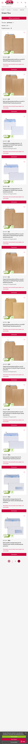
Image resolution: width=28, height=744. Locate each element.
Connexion (14, 69)
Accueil (3, 9)
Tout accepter (14, 736)
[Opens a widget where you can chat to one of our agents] (23, 741)
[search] (14, 6)
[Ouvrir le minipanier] (25, 2)
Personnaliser (14, 742)
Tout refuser (14, 739)
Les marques (15, 9)
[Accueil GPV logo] (9, 2)
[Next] (19, 561)
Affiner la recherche (14, 18)
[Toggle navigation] (2, 2)
